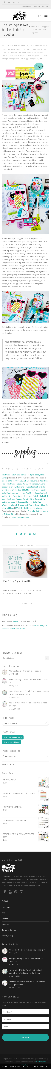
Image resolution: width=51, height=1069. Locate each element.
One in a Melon (8, 481)
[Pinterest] (13, 2)
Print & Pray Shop (13, 49)
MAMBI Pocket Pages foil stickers (28, 508)
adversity (34, 49)
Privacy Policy (7, 935)
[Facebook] (4, 2)
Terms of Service (9, 930)
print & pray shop (20, 55)
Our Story (6, 907)
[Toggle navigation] (46, 15)
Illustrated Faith (7, 55)
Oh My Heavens (30, 481)
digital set (30, 52)
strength (5, 59)
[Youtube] (9, 2)
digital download (12, 52)
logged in (16, 621)
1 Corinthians (25, 49)
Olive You (19, 481)
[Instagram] (18, 2)
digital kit (22, 52)
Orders (45, 7)
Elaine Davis (38, 52)
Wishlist (37, 7)
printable (44, 55)
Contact (5, 918)
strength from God (16, 59)
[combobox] (25, 756)
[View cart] (39, 15)
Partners (5, 924)
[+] (25, 563)
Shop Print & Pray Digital (12, 737)
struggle (26, 59)
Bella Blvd (41, 49)
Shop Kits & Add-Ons (11, 742)
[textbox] (25, 756)
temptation (34, 59)
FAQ (3, 913)
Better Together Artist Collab (31, 45)
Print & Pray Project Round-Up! (17, 581)
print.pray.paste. (34, 55)
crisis (4, 52)
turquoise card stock (20, 517)
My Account (26, 7)
